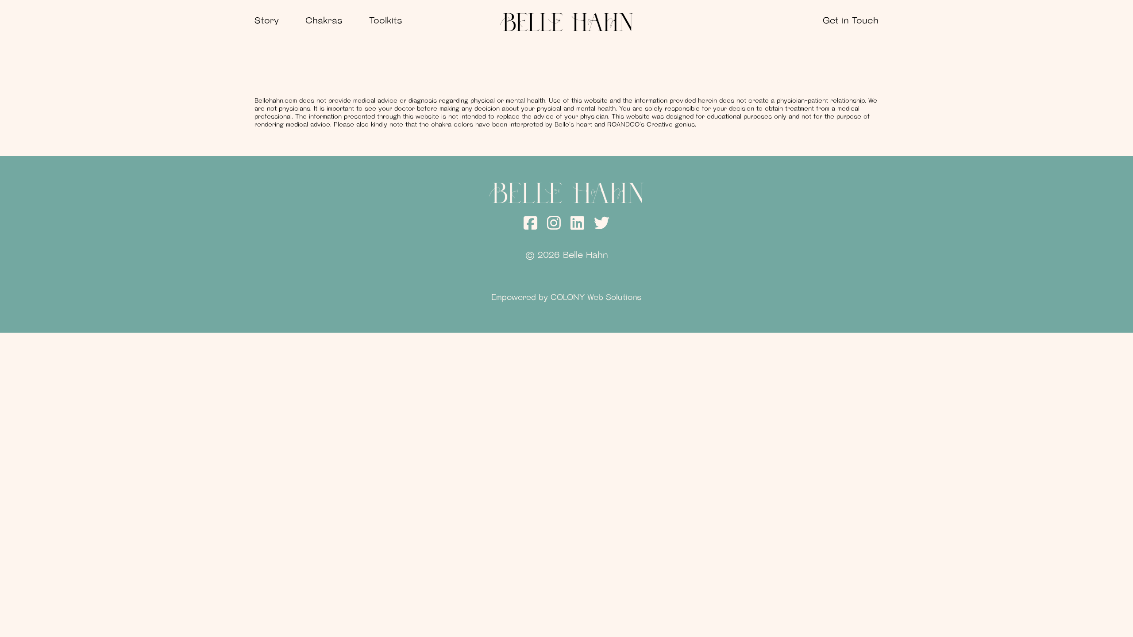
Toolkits (385, 21)
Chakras (324, 21)
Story (266, 21)
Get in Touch (851, 21)
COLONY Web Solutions (596, 298)
